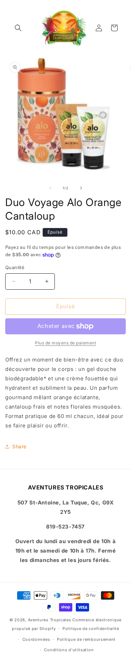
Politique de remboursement (86, 639)
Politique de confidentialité (91, 628)
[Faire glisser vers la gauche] (50, 188)
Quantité (14, 267)
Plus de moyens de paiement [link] (65, 342)
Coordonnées (36, 639)
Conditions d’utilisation (69, 649)
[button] (18, 28)
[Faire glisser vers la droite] (81, 188)
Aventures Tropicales (49, 619)
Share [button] (19, 446)
